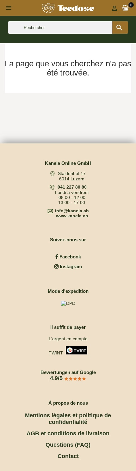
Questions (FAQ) (68, 445)
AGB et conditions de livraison (68, 433)
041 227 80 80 (72, 187)
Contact (68, 456)
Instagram (70, 266)
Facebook (69, 256)
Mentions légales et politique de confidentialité (68, 418)
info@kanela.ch (72, 210)
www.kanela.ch (72, 215)
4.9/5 (57, 378)
